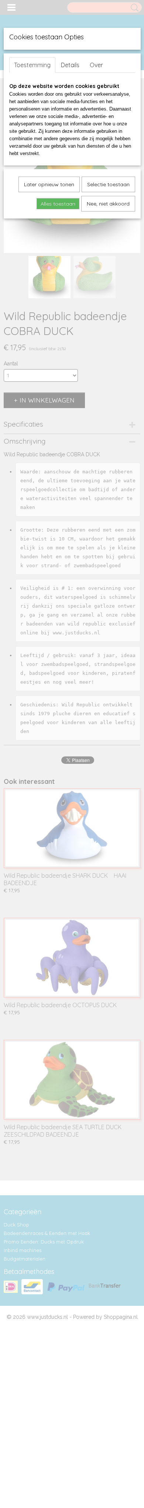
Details (70, 65)
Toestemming (32, 65)
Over (96, 65)
